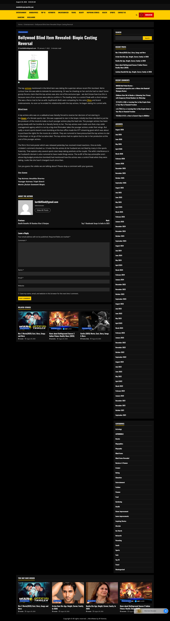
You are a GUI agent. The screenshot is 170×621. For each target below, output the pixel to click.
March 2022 (119, 386)
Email (20, 278)
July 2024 (118, 250)
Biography (118, 448)
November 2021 (120, 405)
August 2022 (119, 362)
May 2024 (118, 260)
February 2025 (120, 217)
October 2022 (119, 352)
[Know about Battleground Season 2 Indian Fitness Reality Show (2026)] (64, 321)
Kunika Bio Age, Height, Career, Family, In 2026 (130, 61)
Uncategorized (63, 12)
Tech (116, 555)
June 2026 (118, 139)
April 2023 (118, 323)
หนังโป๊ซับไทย (120, 109)
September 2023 (120, 299)
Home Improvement (121, 511)
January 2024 (119, 279)
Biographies (33, 12)
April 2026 (118, 149)
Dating (117, 473)
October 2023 (119, 294)
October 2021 (119, 410)
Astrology (118, 429)
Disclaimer (31, 17)
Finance (117, 492)
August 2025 (119, 188)
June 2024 (118, 255)
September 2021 (120, 415)
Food (117, 497)
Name (21, 270)
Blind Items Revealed (122, 458)
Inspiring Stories (93, 12)
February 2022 (120, 391)
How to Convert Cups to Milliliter (138, 116)
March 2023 (119, 328)
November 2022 (120, 347)
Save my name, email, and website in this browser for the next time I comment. (49, 293)
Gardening (118, 502)
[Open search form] (136, 15)
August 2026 (119, 129)
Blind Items (119, 453)
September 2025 (120, 183)
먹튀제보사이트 (121, 116)
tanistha (53, 339)
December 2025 (120, 168)
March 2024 (119, 270)
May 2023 (118, 318)
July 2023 (118, 308)
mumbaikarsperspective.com (24, 7)
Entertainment (21, 12)
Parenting (118, 540)
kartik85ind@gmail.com (28, 48)
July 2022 (118, 367)
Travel (73, 12)
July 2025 (118, 192)
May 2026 (118, 144)
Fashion (117, 487)
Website (21, 286)
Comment (22, 240)
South (117, 545)
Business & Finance (121, 463)
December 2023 (120, 284)
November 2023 (120, 289)
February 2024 (120, 275)
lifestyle (118, 526)
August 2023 (119, 304)
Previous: (33, 222)
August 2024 (119, 246)
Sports (112, 12)
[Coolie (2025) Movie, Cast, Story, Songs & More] (95, 321)
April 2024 (118, 265)
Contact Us (122, 12)
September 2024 (120, 241)
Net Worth (118, 531)
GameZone (21, 17)
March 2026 (119, 154)
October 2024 (119, 236)
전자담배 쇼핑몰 (121, 102)
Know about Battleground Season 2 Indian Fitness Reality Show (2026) (61, 334)
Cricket (117, 468)
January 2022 (119, 396)
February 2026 (120, 158)
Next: (95, 222)
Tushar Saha (85, 339)
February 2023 (120, 333)
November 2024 (120, 231)
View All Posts (42, 210)
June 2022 (118, 371)
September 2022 (120, 357)
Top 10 (43, 12)
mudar (22, 339)
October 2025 (119, 178)
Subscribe (148, 15)
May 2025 (118, 202)
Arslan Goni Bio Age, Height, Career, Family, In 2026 (132, 56)
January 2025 (119, 221)
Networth (51, 12)
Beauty (81, 12)
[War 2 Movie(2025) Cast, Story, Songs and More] (32, 321)
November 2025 (120, 173)
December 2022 (120, 342)
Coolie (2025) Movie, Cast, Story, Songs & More (94, 334)
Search (118, 32)
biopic (24, 118)
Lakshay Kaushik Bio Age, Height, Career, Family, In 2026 (133, 72)
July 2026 (118, 134)
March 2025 (119, 212)
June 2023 (118, 313)
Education (118, 477)
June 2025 (118, 197)
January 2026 (119, 163)
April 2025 (118, 207)
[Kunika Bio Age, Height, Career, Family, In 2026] (102, 592)
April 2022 (118, 381)
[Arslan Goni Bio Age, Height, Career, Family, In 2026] (68, 592)
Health (104, 12)
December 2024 (120, 226)
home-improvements (122, 516)
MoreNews (92, 619)
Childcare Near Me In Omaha (125, 95)
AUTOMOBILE (119, 434)
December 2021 (120, 400)
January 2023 (119, 337)
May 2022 (118, 376)
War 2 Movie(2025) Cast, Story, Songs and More (31, 334)
